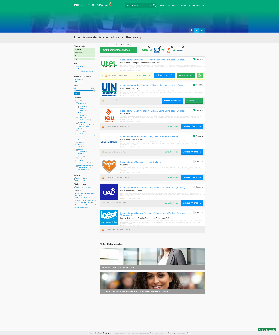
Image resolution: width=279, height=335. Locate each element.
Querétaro (81, 131)
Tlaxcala (80, 144)
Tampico (82, 106)
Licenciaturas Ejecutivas (87, 71)
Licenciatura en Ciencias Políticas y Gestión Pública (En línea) (149, 136)
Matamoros (83, 108)
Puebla (80, 129)
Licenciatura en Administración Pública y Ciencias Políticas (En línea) (152, 111)
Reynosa (82, 113)
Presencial (79, 82)
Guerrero (80, 160)
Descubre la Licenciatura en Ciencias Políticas (118, 267)
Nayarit (80, 153)
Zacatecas (81, 142)
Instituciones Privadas (83, 187)
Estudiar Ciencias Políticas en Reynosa (132, 226)
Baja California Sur (83, 167)
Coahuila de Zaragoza (84, 165)
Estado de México (83, 126)
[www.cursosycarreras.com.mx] (93, 5)
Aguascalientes (82, 170)
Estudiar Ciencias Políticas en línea (130, 70)
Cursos (168, 5)
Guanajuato (81, 140)
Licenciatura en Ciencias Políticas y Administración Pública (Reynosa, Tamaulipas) (153, 214)
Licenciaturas (84, 69)
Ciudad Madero (84, 120)
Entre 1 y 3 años (81, 178)
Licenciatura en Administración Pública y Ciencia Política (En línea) (151, 85)
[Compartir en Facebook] (191, 30)
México (77, 100)
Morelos (80, 156)
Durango (80, 133)
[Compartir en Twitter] (196, 30)
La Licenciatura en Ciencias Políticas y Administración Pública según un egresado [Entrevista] (135, 291)
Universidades (196, 5)
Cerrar (189, 333)
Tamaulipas (81, 103)
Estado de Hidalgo (83, 163)
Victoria (82, 110)
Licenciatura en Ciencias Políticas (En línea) (141, 162)
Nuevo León (81, 151)
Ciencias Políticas (121, 45)
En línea (78, 79)
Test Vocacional (185, 5)
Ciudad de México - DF (85, 124)
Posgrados (175, 5)
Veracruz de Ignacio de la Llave (87, 136)
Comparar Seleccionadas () (118, 50)
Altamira (82, 122)
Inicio (102, 45)
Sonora (80, 147)
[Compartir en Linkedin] (202, 30)
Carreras (161, 5)
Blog (203, 5)
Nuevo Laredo (84, 115)
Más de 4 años (80, 180)
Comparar (199, 59)
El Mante (82, 117)
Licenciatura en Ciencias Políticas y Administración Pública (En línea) (152, 60)
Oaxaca (80, 149)
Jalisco (80, 158)
